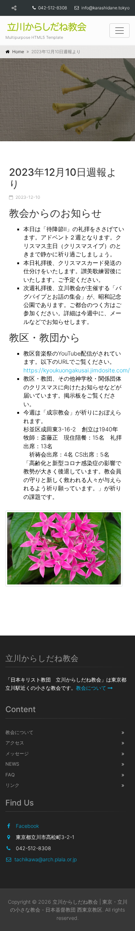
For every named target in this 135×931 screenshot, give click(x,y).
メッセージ (17, 753)
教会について (91, 688)
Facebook (27, 826)
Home (18, 51)
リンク (12, 785)
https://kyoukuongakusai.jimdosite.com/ (76, 370)
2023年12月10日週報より (63, 178)
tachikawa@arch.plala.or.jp (45, 859)
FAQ (10, 775)
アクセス (14, 743)
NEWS (12, 764)
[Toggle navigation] (119, 30)
